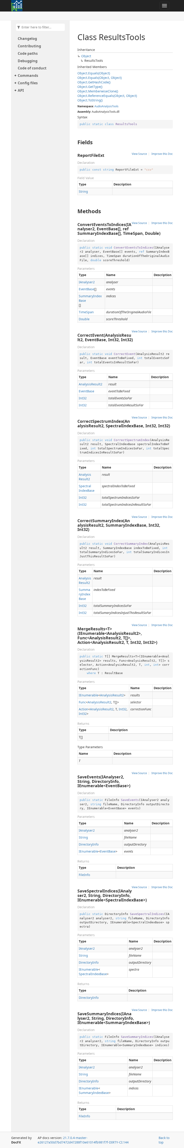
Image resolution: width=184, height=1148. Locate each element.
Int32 (83, 398)
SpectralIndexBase (86, 488)
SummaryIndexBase (90, 298)
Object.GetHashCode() (93, 82)
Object (86, 56)
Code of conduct (32, 68)
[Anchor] (75, 142)
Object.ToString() (90, 100)
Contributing (29, 45)
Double (84, 319)
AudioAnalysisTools (106, 106)
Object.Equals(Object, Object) (99, 77)
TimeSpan (86, 312)
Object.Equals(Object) (93, 73)
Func (82, 702)
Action (83, 709)
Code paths (28, 53)
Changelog (27, 38)
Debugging (27, 60)
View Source (139, 154)
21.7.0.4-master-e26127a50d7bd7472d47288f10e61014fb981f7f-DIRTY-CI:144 (83, 1140)
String (83, 191)
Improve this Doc (162, 154)
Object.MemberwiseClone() (97, 91)
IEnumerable (88, 695)
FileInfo (84, 875)
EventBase (86, 289)
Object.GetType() (89, 87)
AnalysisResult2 (90, 384)
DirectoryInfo (89, 844)
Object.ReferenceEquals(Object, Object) (107, 96)
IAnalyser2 (87, 282)
